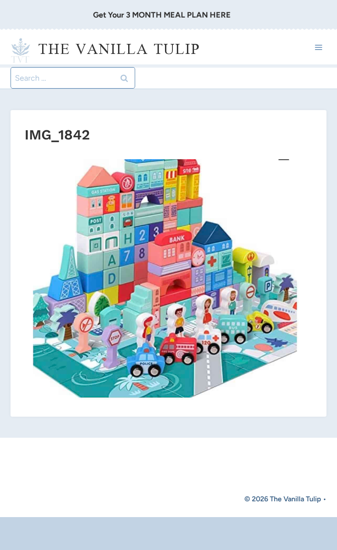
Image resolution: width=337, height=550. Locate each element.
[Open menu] (318, 47)
